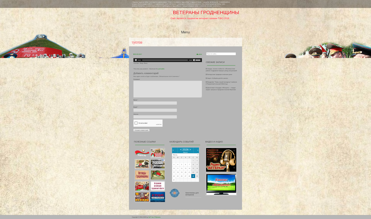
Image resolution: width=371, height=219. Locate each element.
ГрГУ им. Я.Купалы (154, 217)
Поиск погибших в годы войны (178, 2)
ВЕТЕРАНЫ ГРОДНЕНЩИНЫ (206, 12)
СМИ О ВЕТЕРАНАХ (171, 4)
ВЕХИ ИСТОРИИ (143, 2)
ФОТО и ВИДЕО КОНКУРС (145, 4)
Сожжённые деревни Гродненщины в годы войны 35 (164, 6)
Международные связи (191, 6)
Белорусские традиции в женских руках (219, 74)
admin (200, 54)
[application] (167, 60)
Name (135, 100)
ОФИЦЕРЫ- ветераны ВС (210, 2)
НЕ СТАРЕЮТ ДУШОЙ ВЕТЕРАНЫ (211, 4)
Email (135, 107)
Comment (136, 79)
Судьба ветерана (196, 2)
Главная (135, 2)
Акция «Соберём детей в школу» (217, 78)
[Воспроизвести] (136, 60)
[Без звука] (194, 60)
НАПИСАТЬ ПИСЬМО (206, 6)
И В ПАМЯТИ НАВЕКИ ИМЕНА (158, 2)
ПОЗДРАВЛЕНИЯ (159, 4)
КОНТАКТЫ (217, 6)
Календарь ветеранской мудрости (189, 4)
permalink (161, 69)
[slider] (198, 60)
